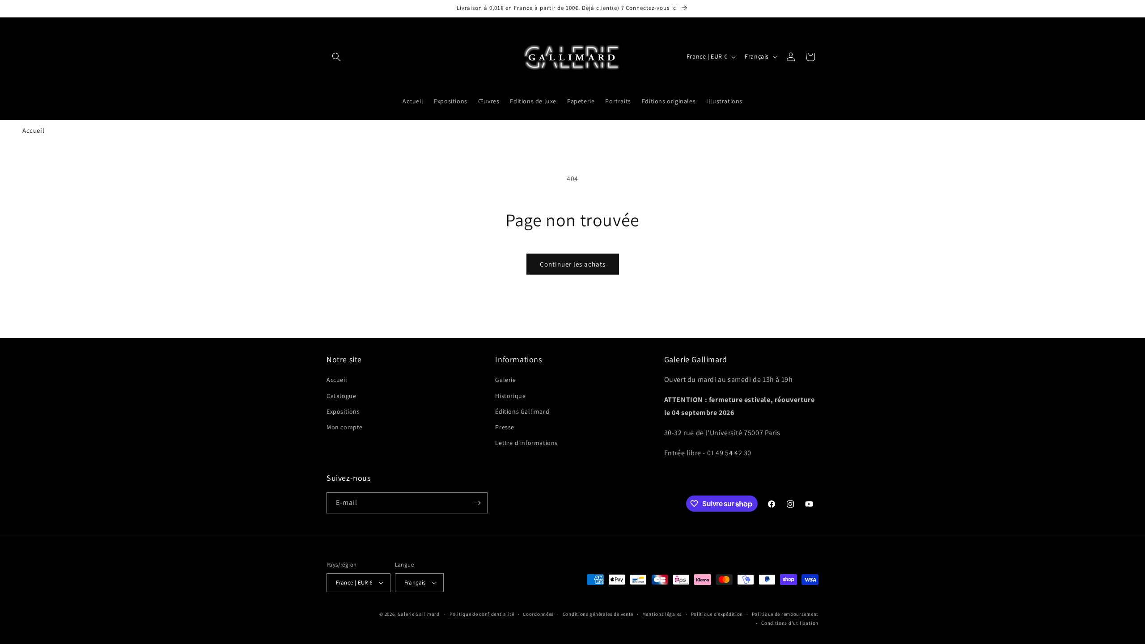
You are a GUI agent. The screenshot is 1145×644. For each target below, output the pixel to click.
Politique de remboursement (785, 614)
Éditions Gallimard (522, 411)
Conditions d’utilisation (789, 623)
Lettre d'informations (526, 443)
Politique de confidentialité (482, 614)
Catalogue (341, 396)
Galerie (505, 380)
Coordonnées (538, 614)
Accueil (33, 130)
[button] (336, 57)
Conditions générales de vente (598, 614)
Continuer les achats (573, 264)
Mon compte (345, 427)
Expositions (343, 411)
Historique (510, 396)
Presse (504, 427)
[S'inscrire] (477, 502)
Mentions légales (662, 614)
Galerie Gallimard (419, 614)
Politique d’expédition (717, 614)
